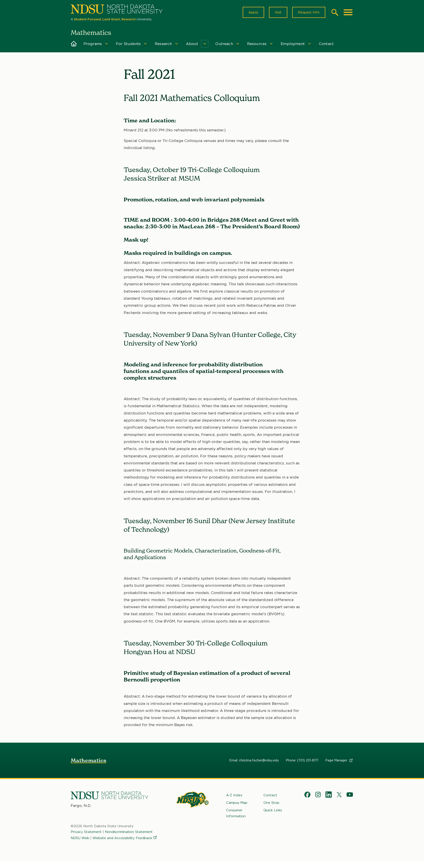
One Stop (271, 803)
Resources (257, 44)
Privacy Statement (86, 832)
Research (163, 44)
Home (74, 44)
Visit (278, 12)
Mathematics (88, 760)
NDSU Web (80, 838)
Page (336, 760)
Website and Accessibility (122, 838)
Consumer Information (236, 813)
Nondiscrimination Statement (129, 832)
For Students (128, 44)
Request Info (309, 12)
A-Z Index (234, 795)
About (192, 44)
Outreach (224, 44)
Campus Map (236, 803)
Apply (253, 12)
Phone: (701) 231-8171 (302, 760)
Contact (326, 44)
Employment (293, 44)
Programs (92, 44)
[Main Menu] (348, 12)
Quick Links (272, 810)
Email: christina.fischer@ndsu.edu (254, 760)
